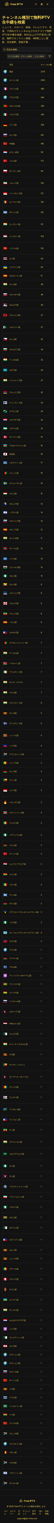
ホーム (6, 1512)
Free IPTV (16, 4)
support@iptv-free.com (27, 1518)
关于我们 (34, 1512)
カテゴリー (12, 1512)
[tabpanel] (27, 775)
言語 (19, 1512)
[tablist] (26, 56)
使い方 (41, 1512)
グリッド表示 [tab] (26, 56)
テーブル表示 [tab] (13, 56)
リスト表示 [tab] (39, 56)
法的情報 (47, 1512)
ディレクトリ (26, 1512)
